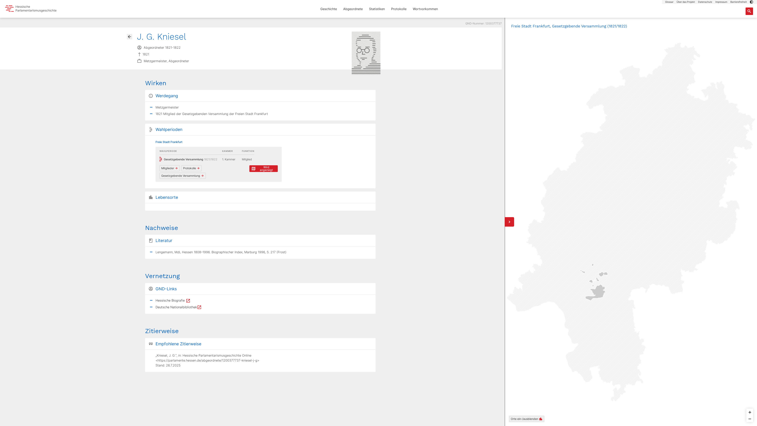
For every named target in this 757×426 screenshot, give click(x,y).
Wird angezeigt (266, 168)
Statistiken (377, 9)
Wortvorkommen (425, 9)
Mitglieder (167, 168)
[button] (751, 2)
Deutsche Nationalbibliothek (176, 307)
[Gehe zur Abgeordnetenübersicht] (129, 36)
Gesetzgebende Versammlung (180, 175)
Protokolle (398, 9)
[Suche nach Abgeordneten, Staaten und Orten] (749, 11)
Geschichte (328, 9)
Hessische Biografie (171, 300)
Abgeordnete (353, 9)
